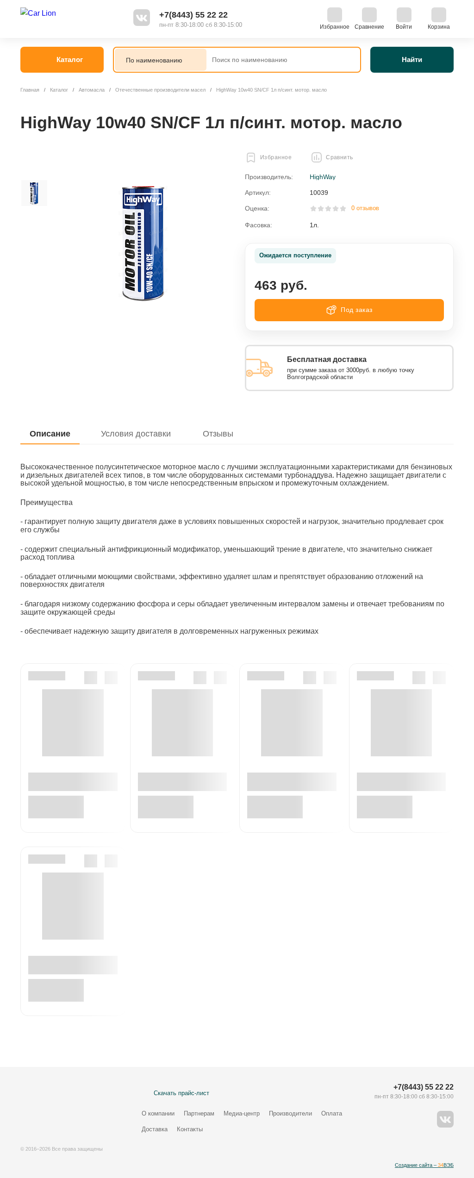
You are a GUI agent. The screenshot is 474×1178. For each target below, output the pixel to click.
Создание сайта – (424, 1165)
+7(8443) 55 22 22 (193, 14)
